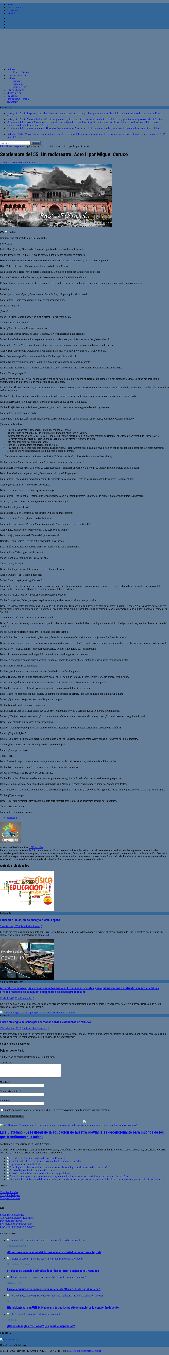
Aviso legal (12, 10)
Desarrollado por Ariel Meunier (84, 1350)
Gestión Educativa (16, 75)
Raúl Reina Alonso (30, 926)
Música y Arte (14, 92)
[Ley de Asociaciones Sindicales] (24, 1164)
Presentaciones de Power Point (16, 1223)
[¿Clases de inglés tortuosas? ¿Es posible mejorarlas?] (35, 1314)
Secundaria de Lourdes (12, 1214)
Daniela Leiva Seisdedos (34, 1028)
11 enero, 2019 (8, 162)
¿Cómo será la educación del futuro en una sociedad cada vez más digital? (54, 1252)
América (17, 81)
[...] (65, 1152)
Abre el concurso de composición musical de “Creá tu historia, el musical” (54, 1289)
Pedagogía (12, 95)
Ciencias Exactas (15, 90)
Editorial (11, 69)
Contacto (11, 13)
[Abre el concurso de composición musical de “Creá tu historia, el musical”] (46, 1277)
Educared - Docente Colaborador (17, 1226)
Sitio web (5, 1100)
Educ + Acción (21, 72)
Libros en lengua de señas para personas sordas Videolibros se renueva (45, 1022)
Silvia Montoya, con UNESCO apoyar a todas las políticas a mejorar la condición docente (63, 1307)
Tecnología (12, 101)
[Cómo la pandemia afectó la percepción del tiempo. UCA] (38, 1173)
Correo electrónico (10, 1091)
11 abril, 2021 (7, 998)
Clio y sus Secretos (10, 1198)
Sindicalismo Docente (18, 98)
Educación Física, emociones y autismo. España (30, 920)
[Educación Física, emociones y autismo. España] (27, 910)
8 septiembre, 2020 (10, 926)
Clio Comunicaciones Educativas (17, 1217)
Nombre (4, 1082)
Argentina (18, 84)
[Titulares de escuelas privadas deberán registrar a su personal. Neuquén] (45, 1258)
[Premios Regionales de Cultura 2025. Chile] (30, 1170)
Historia (11, 78)
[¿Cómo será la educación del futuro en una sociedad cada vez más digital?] (46, 1240)
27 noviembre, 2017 (10, 1028)
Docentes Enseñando (11, 1220)
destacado (12, 817)
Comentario (6, 1062)
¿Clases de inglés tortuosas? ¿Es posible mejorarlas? (41, 1326)
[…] (46, 934)
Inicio (10, 4)
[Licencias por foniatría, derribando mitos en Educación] (36, 1158)
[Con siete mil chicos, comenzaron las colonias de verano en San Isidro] (44, 1161)
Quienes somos (14, 7)
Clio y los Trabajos (10, 1195)
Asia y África (20, 87)
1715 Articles (36, 847)
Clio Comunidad (25, 162)
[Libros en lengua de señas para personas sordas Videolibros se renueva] (38, 1012)
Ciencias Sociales (9, 1192)
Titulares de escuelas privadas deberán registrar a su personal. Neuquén (53, 1271)
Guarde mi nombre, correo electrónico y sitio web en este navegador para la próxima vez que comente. (56, 1110)
